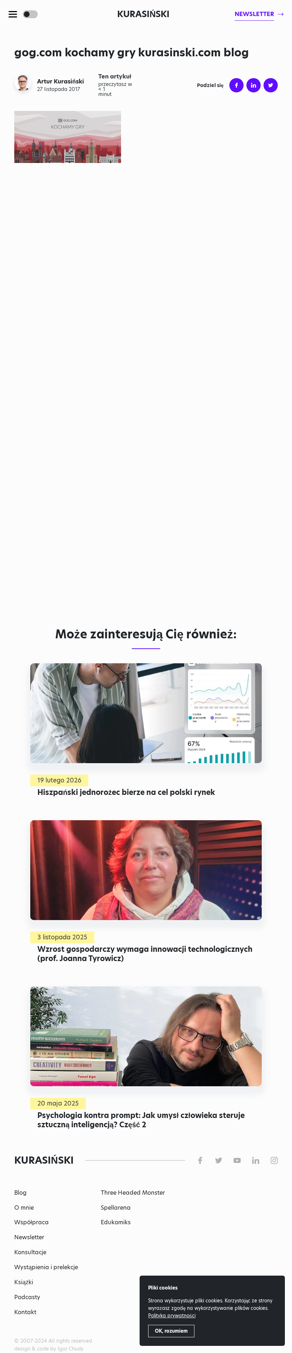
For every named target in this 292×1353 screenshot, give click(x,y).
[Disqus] (146, 512)
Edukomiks (116, 1222)
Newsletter (29, 1237)
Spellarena (116, 1208)
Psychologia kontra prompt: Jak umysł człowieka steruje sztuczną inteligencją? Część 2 (141, 1120)
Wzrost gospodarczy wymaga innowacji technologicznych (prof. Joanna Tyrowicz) (144, 954)
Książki (23, 1282)
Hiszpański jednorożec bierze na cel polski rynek (126, 792)
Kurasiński (143, 14)
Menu (13, 14)
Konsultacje (30, 1252)
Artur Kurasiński (60, 82)
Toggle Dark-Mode (30, 14)
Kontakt (25, 1312)
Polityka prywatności (171, 1315)
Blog (20, 1193)
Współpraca (31, 1222)
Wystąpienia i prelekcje (46, 1267)
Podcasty (27, 1297)
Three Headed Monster (133, 1193)
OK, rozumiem (171, 1331)
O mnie (24, 1208)
